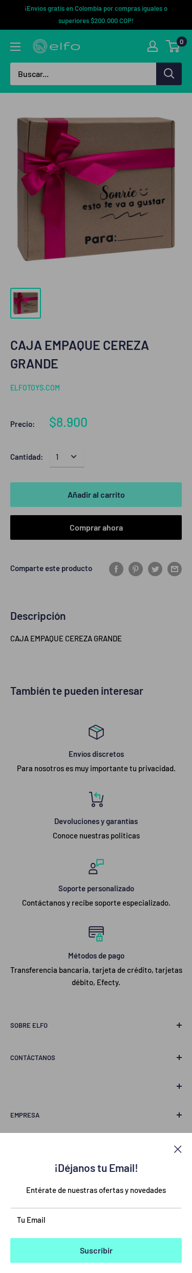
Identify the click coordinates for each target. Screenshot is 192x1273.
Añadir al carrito (96, 494)
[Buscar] (169, 74)
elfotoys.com (35, 387)
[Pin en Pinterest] (136, 568)
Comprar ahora (96, 527)
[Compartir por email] (174, 568)
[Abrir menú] (15, 47)
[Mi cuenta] (152, 46)
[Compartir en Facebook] (116, 568)
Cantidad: (26, 456)
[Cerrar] (178, 1148)
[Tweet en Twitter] (155, 568)
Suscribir (96, 1250)
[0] (173, 46)
